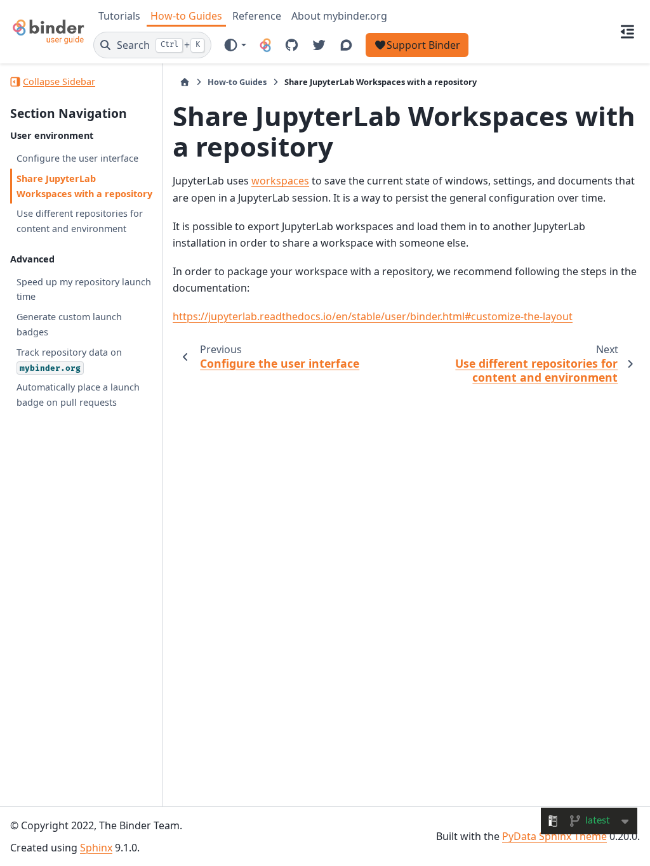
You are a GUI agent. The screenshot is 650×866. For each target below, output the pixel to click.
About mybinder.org (339, 16)
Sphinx (96, 848)
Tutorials (119, 16)
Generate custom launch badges (69, 324)
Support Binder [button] (423, 45)
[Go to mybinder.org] (265, 45)
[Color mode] (234, 45)
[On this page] (627, 31)
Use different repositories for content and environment (80, 221)
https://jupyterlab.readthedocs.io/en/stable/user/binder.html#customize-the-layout (373, 316)
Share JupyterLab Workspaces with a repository (84, 186)
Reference (256, 16)
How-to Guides (186, 16)
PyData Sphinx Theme (554, 836)
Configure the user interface (77, 158)
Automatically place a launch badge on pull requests (78, 394)
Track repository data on (69, 359)
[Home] (185, 82)
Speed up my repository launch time (84, 289)
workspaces (280, 181)
